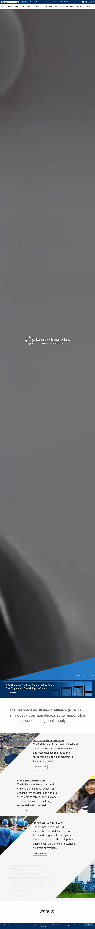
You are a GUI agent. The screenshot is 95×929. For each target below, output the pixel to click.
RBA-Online (66, 2)
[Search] (17, 2)
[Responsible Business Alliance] (2, 6)
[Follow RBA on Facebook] (92, 2)
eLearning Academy (76, 2)
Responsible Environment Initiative (34, 865)
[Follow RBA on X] (89, 2)
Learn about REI (23, 896)
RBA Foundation (34, 2)
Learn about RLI (23, 811)
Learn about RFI (39, 853)
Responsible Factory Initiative (48, 823)
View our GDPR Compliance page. (45, 927)
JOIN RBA (24, 2)
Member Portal (58, 2)
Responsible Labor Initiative (31, 780)
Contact (87, 6)
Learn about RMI (40, 766)
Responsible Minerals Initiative (48, 740)
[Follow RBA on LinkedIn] (86, 2)
